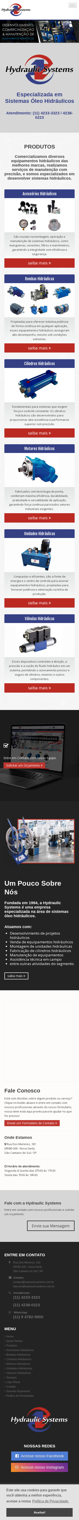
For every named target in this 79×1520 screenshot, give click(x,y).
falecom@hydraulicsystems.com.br (34, 1286)
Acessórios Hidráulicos (20, 1350)
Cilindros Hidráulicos (18, 1359)
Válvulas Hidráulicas (18, 1373)
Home (10, 1336)
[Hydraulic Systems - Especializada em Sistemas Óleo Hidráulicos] (27, 9)
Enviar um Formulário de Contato (31, 1123)
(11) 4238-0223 (26, 1305)
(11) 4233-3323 (46, 113)
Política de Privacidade (20, 1395)
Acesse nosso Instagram (42, 1467)
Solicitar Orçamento (18, 1391)
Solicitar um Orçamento (23, 765)
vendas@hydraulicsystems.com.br (33, 1282)
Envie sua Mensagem (51, 1225)
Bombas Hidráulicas (18, 1354)
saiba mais (38, 263)
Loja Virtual (13, 1382)
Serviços (11, 1377)
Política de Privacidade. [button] (50, 1501)
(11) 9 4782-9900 (28, 1317)
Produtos (11, 1345)
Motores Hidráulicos (18, 1363)
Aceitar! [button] (39, 1512)
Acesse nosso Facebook (42, 1456)
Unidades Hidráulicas (19, 1368)
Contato (11, 1386)
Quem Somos (14, 1341)
